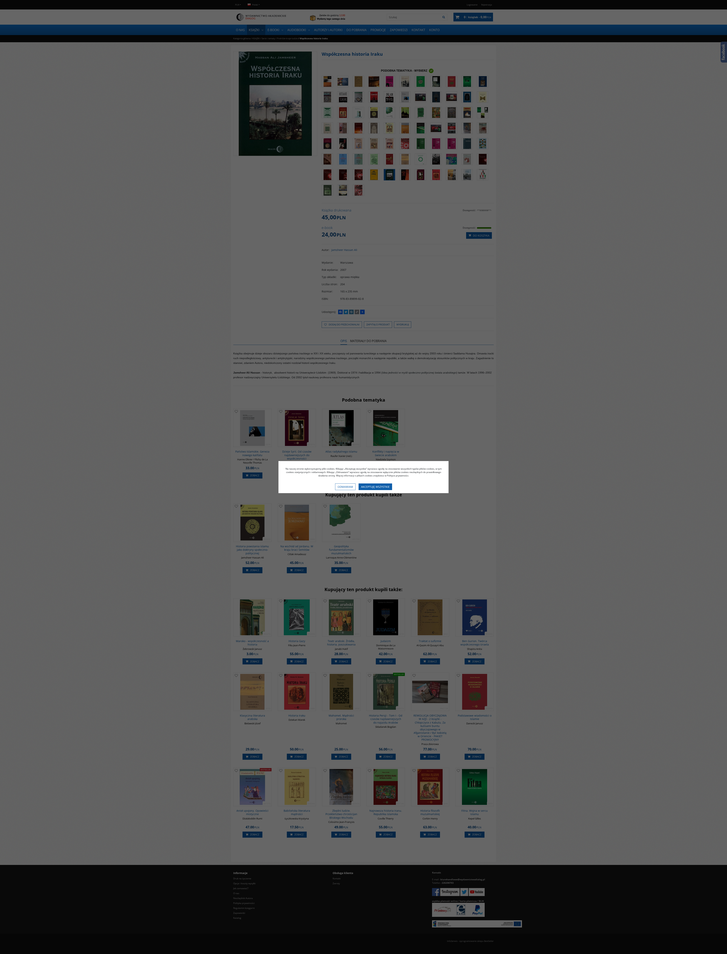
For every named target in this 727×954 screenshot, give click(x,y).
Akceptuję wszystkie (375, 487)
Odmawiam (345, 487)
